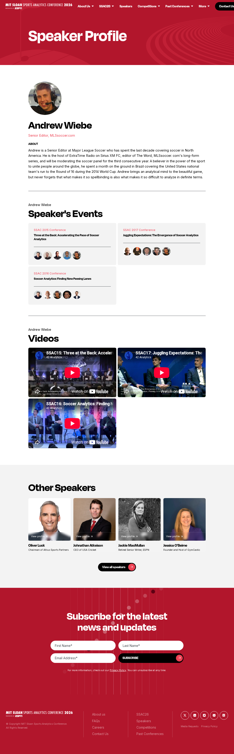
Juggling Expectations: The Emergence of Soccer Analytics (160, 235)
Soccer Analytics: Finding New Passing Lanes (62, 278)
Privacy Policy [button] (118, 670)
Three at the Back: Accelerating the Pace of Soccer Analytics (66, 237)
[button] (38, 6)
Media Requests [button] (189, 726)
